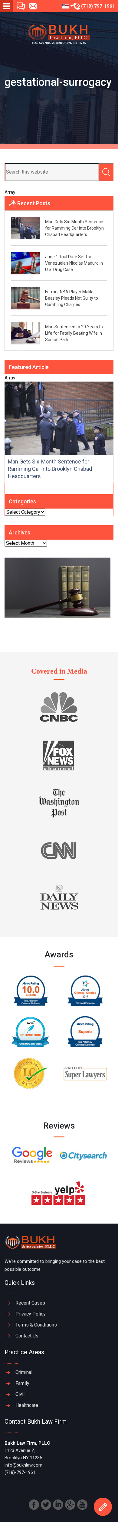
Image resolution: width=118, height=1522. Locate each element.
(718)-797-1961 (20, 1472)
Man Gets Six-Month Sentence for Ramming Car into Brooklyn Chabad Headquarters (74, 228)
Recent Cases (30, 1303)
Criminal (23, 1372)
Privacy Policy (30, 1314)
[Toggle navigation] (6, 6)
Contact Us (26, 1336)
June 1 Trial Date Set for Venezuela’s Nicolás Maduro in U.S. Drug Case (74, 263)
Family (22, 1383)
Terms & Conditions (36, 1325)
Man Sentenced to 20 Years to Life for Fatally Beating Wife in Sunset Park (74, 333)
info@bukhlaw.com (23, 1465)
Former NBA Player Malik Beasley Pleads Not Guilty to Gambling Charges (71, 298)
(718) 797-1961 (97, 6)
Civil (20, 1394)
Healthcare (26, 1405)
